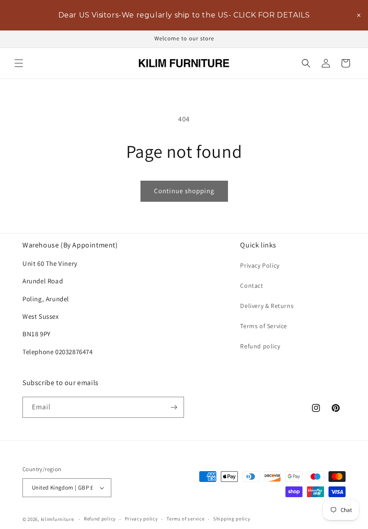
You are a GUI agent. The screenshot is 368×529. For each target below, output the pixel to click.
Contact (251, 286)
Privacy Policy (259, 265)
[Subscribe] (174, 407)
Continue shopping (184, 190)
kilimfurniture (57, 519)
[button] (19, 63)
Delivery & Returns (267, 306)
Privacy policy (141, 519)
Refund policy (260, 346)
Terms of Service (263, 326)
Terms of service (185, 519)
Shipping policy (231, 519)
